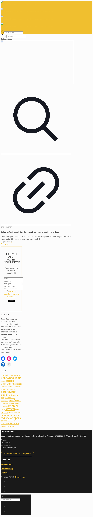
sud (9, 423)
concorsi (4, 386)
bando (5, 378)
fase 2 (17, 400)
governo (4, 406)
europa (11, 401)
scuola (9, 421)
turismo (15, 423)
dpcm (13, 398)
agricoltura (6, 375)
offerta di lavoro (16, 412)
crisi (2, 398)
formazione (9, 403)
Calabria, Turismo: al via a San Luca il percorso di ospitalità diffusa (30, 232)
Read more (5, 244)
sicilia (14, 421)
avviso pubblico (16, 375)
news (10, 412)
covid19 (16, 395)
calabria (10, 380)
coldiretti (18, 384)
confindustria (11, 389)
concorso (11, 386)
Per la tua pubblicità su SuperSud (17, 453)
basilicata (15, 378)
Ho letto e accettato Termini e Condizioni (11, 294)
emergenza (4, 401)
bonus (3, 381)
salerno (4, 421)
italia (3, 409)
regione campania (11, 418)
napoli (4, 412)
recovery (10, 415)
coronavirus (8, 392)
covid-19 (11, 395)
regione (16, 415)
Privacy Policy (6, 464)
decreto (8, 398)
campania (7, 383)
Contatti (4, 473)
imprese (13, 406)
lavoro (10, 409)
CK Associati (20, 477)
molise (17, 409)
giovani (17, 403)
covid (4, 394)
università (4, 426)
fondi (3, 403)
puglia (4, 415)
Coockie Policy (7, 469)
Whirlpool (11, 426)
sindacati (4, 424)
